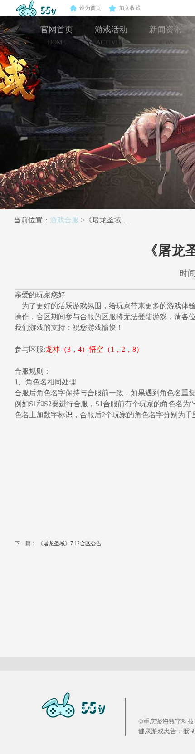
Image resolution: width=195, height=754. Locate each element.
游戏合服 (64, 220)
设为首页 (90, 8)
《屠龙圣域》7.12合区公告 (70, 543)
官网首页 (56, 35)
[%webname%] (31, 8)
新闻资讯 (165, 35)
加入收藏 (130, 8)
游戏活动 (111, 35)
